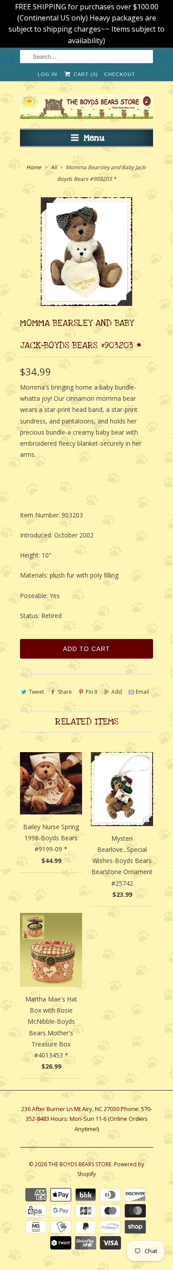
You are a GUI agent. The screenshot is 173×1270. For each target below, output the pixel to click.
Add (116, 692)
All (54, 167)
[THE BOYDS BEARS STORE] (86, 108)
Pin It (92, 692)
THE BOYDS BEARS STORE (79, 1164)
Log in (47, 74)
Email (142, 692)
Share (65, 692)
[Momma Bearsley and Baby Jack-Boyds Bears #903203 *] (86, 251)
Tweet (36, 692)
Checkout (119, 74)
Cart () (85, 74)
